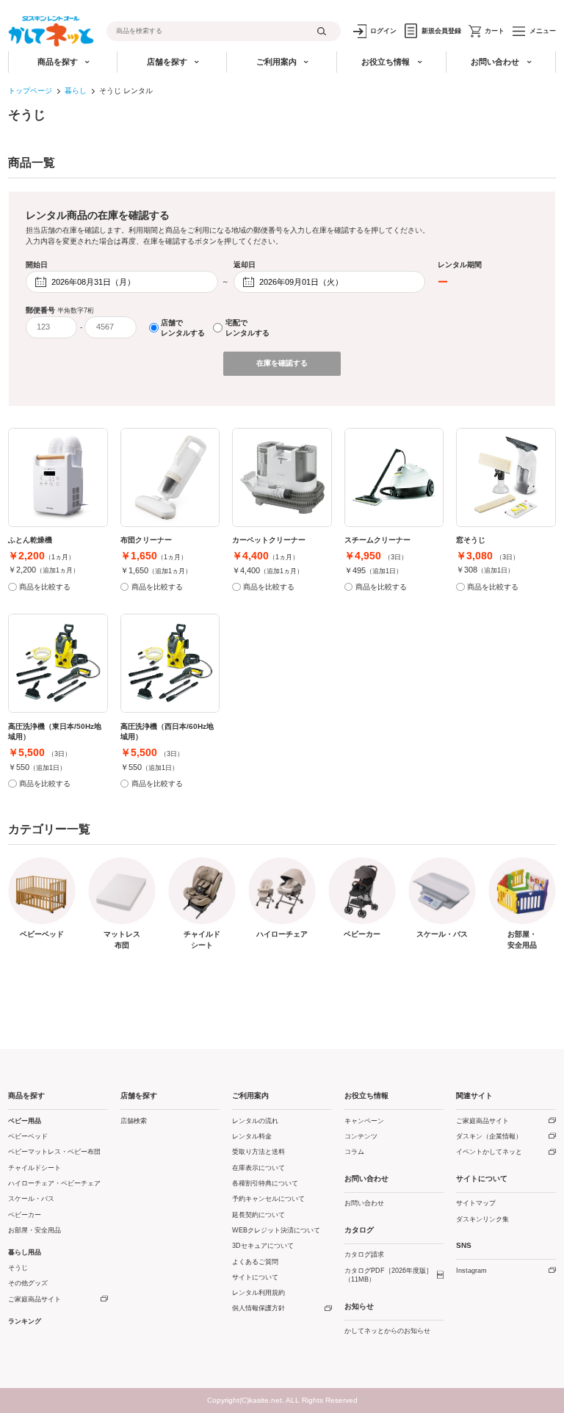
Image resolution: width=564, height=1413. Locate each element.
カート (495, 30)
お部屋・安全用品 (34, 1230)
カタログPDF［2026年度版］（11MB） (388, 1275)
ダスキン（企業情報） (489, 1136)
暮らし (76, 91)
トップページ (30, 91)
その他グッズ (28, 1283)
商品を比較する (44, 587)
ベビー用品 (24, 1121)
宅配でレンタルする (247, 328)
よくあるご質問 (255, 1261)
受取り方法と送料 (258, 1151)
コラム (354, 1151)
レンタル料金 (252, 1136)
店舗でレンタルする (183, 328)
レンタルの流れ (255, 1121)
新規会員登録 (441, 30)
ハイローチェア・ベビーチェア (54, 1183)
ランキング (24, 1321)
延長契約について (258, 1214)
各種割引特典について (265, 1183)
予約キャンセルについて (268, 1198)
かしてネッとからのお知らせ (387, 1330)
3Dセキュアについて (263, 1245)
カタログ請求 (364, 1254)
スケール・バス (31, 1198)
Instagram (471, 1270)
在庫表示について (258, 1168)
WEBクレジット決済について (276, 1230)
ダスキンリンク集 (482, 1219)
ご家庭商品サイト (34, 1299)
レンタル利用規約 (258, 1292)
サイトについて (255, 1277)
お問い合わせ (364, 1203)
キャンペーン (364, 1121)
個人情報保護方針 (258, 1308)
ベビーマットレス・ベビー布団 (54, 1151)
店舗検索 (133, 1121)
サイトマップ (476, 1203)
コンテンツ (360, 1136)
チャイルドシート (34, 1168)
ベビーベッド (28, 1136)
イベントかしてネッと (489, 1151)
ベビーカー (24, 1214)
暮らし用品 (24, 1252)
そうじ (18, 1267)
